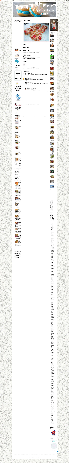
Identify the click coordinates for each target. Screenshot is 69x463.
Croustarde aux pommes (52, 265)
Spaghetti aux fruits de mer (52, 387)
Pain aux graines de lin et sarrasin (52, 319)
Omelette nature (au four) (52, 235)
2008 (51, 215)
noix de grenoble (36, 68)
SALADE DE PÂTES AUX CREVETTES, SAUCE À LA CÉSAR (20, 159)
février (51, 226)
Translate (20, 21)
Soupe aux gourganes (52, 302)
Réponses (27, 87)
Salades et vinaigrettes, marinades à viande (52, 405)
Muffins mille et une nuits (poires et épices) (52, 339)
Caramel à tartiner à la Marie (52, 383)
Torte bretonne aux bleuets (52, 409)
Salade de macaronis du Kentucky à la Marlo (52, 401)
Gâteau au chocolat (52, 353)
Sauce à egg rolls (52, 390)
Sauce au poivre (52, 373)
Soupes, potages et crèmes (52, 306)
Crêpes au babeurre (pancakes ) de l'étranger (52, 281)
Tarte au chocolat (52, 377)
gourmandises (31, 68)
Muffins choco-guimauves (52, 345)
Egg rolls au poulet (52, 388)
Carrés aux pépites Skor (52, 352)
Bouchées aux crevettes (52, 358)
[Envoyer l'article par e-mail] (30, 67)
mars (51, 225)
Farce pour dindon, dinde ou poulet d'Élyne (52, 363)
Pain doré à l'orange (52, 311)
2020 (51, 204)
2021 (51, 203)
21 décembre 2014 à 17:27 (30, 82)
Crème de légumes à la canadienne (52, 289)
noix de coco (34, 68)
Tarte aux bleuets (52, 253)
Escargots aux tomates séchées (52, 284)
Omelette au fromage (52, 307)
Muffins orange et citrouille (52, 333)
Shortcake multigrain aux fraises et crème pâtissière (52, 414)
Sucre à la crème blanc (52, 234)
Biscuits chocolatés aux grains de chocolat (52, 248)
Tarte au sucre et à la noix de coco (52, 412)
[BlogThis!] (32, 67)
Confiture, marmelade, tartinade (52, 385)
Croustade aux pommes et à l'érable (52, 268)
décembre (52, 217)
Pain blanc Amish (19, 209)
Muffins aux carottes (52, 349)
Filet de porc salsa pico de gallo (20, 142)
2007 (51, 216)
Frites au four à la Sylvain (52, 423)
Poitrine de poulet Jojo (52, 312)
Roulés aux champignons (52, 374)
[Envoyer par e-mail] (31, 67)
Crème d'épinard (52, 299)
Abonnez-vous (18, 78)
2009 (51, 214)
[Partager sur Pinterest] (34, 67)
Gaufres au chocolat (52, 361)
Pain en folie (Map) (52, 317)
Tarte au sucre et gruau (52, 266)
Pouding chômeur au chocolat (52, 355)
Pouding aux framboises (19, 234)
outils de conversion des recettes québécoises (17, 172)
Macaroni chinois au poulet (19, 241)
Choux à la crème (52, 277)
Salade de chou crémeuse (52, 403)
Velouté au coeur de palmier (52, 304)
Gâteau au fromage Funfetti (20, 116)
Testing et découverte (17, 115)
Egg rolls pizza (52, 243)
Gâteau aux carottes (52, 262)
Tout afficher (20, 165)
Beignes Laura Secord (52, 246)
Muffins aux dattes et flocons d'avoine (52, 347)
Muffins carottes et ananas (52, 350)
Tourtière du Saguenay (52, 244)
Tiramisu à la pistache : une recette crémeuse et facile (20, 153)
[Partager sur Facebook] (33, 67)
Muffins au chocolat (52, 229)
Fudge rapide (52, 369)
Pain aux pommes (52, 257)
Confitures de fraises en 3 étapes (52, 381)
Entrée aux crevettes (52, 359)
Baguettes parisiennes (52, 316)
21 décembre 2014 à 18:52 (33, 88)
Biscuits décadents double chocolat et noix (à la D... (52, 251)
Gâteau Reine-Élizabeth (52, 260)
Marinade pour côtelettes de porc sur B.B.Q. (52, 398)
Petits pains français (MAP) (52, 417)
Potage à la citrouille (52, 290)
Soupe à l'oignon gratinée (52, 294)
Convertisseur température (18, 168)
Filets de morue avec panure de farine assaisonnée (52, 421)
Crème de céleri (52, 287)
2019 (51, 205)
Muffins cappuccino (52, 334)
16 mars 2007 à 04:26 (30, 78)
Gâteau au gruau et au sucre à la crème (19, 191)
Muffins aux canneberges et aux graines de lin (52, 327)
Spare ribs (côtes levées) (52, 271)
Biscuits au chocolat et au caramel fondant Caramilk (52, 392)
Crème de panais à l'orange (52, 292)
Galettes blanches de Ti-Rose (20, 147)
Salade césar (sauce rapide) (52, 372)
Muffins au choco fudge (52, 238)
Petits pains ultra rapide (19, 228)
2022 (51, 202)
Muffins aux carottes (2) (52, 408)
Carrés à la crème (52, 263)
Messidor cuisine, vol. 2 (18, 120)
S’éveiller (19, 121)
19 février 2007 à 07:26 (29, 73)
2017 (51, 207)
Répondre (26, 80)
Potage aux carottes (52, 300)
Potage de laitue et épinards (52, 286)
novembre (52, 218)
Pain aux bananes (52, 256)
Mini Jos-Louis (52, 370)
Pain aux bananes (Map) (52, 314)
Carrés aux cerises (52, 279)
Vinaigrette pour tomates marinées (52, 379)
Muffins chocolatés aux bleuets (52, 240)
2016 (51, 208)
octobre (52, 219)
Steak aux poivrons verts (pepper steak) (52, 232)
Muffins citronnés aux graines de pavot (52, 324)
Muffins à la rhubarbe (52, 329)
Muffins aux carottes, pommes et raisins (52, 337)
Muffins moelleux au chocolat (19, 198)
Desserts (19, 203)
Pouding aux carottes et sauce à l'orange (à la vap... (52, 275)
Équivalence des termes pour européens (17, 174)
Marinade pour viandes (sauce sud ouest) (52, 395)
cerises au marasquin (27, 68)
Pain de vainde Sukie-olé (52, 376)
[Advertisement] (35, 111)
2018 (51, 206)
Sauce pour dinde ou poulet (52, 228)
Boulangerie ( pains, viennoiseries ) (19, 216)
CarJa (25, 73)
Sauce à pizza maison (52, 322)
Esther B (28, 88)
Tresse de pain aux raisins (52, 237)
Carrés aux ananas (52, 254)
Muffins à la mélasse (52, 419)
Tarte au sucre (52, 410)
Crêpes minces (52, 368)
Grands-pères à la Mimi (52, 259)
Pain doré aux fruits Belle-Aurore (52, 309)
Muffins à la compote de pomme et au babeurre (52, 331)
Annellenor (26, 78)
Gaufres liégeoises (52, 367)
